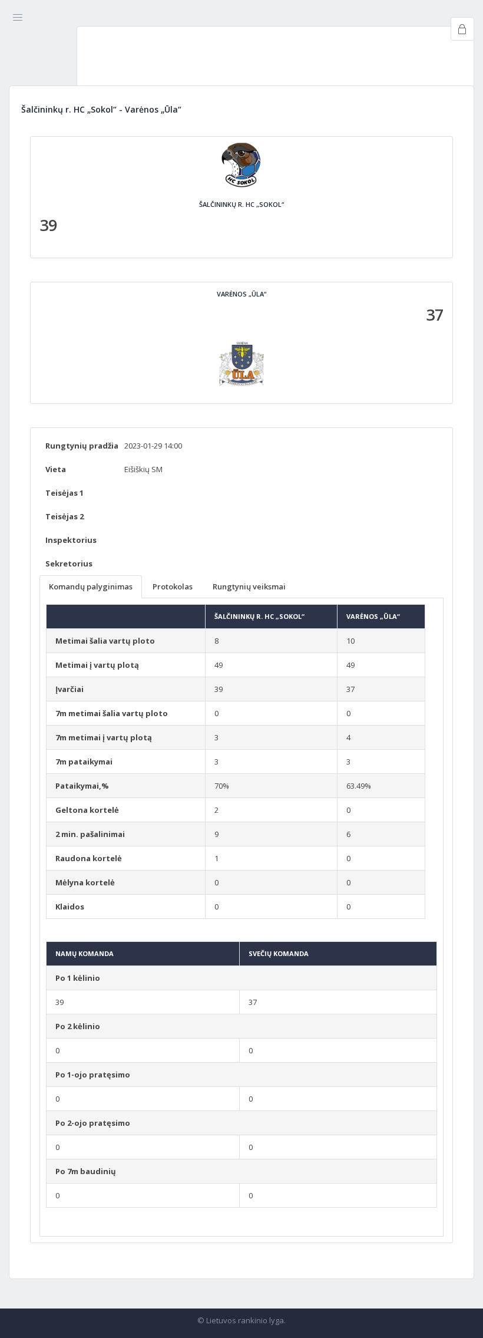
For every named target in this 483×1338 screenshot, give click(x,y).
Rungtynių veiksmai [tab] (249, 586)
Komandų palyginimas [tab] (91, 586)
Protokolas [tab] (173, 586)
